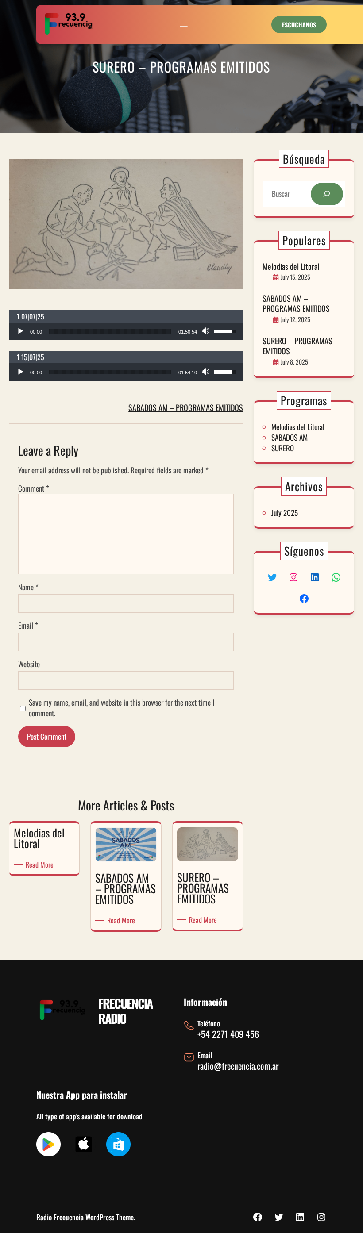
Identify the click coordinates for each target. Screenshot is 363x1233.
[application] (126, 331)
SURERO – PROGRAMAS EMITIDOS (297, 346)
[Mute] (206, 331)
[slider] (110, 331)
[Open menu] (183, 25)
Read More (41, 864)
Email (28, 625)
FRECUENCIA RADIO (125, 1010)
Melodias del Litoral (291, 266)
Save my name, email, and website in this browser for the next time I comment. (121, 707)
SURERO (282, 447)
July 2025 (284, 512)
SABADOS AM (289, 437)
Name (28, 587)
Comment (33, 488)
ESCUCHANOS (299, 24)
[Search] (327, 194)
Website (29, 664)
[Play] (20, 331)
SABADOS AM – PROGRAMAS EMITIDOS (185, 407)
